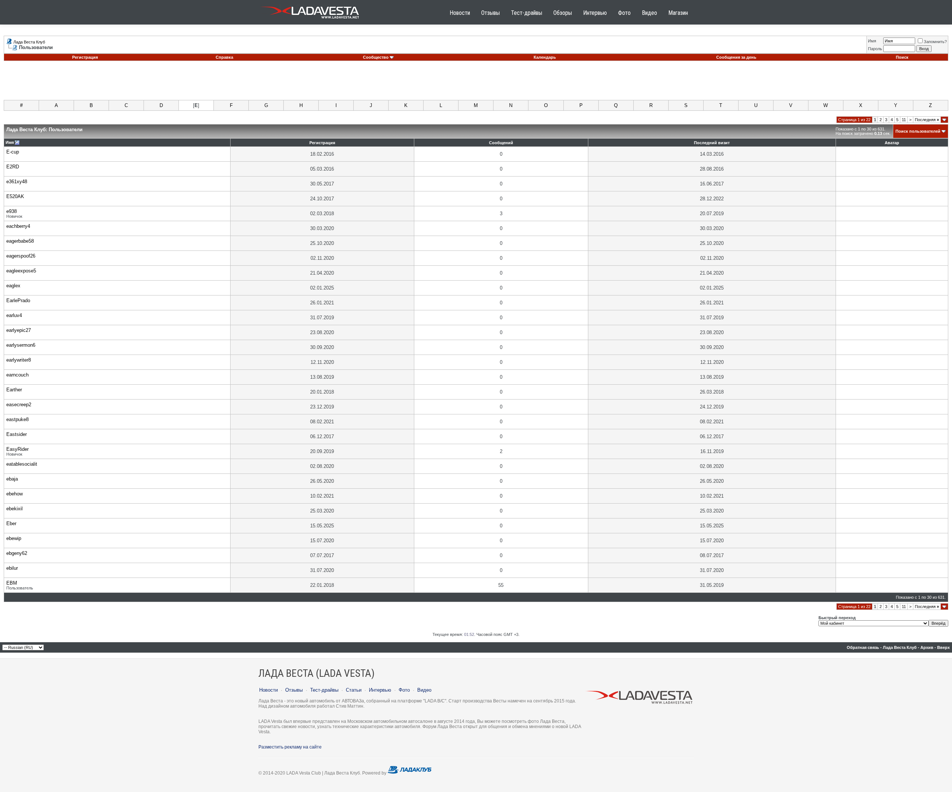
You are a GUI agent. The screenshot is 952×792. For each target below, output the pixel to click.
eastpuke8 (17, 419)
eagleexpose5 (21, 271)
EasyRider (17, 449)
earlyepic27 (18, 330)
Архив (926, 647)
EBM (11, 583)
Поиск (902, 57)
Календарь (545, 57)
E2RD (12, 166)
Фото (624, 12)
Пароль (875, 48)
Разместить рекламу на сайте (290, 747)
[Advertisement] (476, 83)
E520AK (15, 196)
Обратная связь (863, 647)
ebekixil (14, 508)
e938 (11, 211)
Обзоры (562, 12)
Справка (224, 57)
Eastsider (16, 434)
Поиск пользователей (917, 131)
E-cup (12, 152)
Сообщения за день (736, 57)
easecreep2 (18, 404)
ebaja (12, 479)
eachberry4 (18, 226)
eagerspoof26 (20, 256)
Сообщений (501, 142)
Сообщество (376, 57)
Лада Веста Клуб (29, 42)
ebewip (13, 538)
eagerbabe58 (20, 241)
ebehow (14, 494)
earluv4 (14, 315)
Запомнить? (935, 41)
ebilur (12, 568)
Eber (11, 523)
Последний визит (712, 142)
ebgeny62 (16, 553)
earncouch (17, 375)
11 (904, 119)
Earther (14, 389)
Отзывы (490, 12)
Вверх (943, 647)
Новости (460, 12)
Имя (872, 41)
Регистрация (85, 57)
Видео (649, 12)
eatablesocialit (21, 464)
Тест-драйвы (526, 12)
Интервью (595, 12)
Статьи (353, 690)
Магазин (678, 12)
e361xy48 (16, 181)
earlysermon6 (20, 345)
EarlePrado (18, 300)
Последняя (927, 119)
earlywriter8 (18, 360)
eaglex (13, 285)
